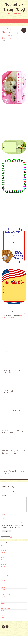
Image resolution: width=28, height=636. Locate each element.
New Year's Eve (4, 599)
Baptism (2, 554)
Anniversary (3, 545)
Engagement (3, 580)
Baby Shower (4, 550)
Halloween (3, 587)
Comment (4, 495)
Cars (2, 561)
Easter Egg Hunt (4, 575)
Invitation (3, 592)
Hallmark (3, 585)
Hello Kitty (3, 589)
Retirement (3, 606)
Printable (3, 603)
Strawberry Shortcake (5, 608)
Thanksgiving (3, 613)
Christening (3, 564)
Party (2, 601)
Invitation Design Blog (14, 7)
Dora (2, 573)
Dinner (2, 568)
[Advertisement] (14, 55)
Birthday (2, 557)
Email (3, 518)
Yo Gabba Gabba (4, 620)
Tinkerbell (3, 615)
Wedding (3, 617)
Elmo (2, 578)
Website (4, 522)
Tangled (2, 610)
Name (3, 514)
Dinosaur (3, 571)
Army (2, 547)
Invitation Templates (5, 594)
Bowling (2, 559)
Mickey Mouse (4, 596)
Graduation (3, 582)
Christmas (3, 566)
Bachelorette (3, 552)
